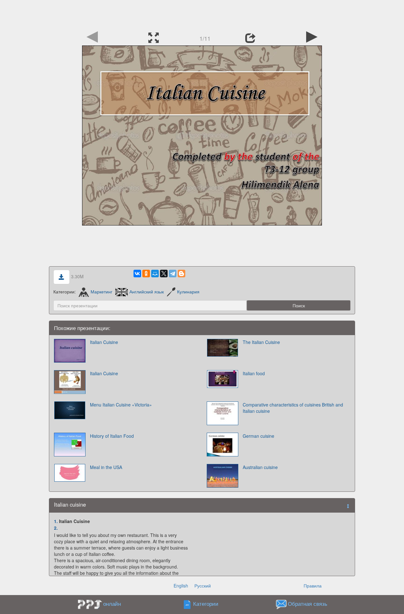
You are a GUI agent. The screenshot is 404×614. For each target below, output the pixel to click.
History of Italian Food (112, 436)
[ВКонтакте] (137, 273)
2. (56, 528)
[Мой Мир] (155, 273)
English (181, 585)
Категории (205, 604)
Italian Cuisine (104, 342)
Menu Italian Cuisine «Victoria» (121, 404)
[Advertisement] (202, 14)
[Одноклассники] (146, 273)
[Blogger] (181, 273)
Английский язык (146, 291)
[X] (164, 273)
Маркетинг (101, 291)
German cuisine (258, 436)
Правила (313, 585)
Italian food (254, 373)
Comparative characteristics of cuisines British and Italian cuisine (293, 407)
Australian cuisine (260, 467)
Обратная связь (307, 604)
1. (56, 521)
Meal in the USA (106, 467)
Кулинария (188, 291)
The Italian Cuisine (261, 342)
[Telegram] (172, 273)
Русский (202, 585)
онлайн (112, 603)
